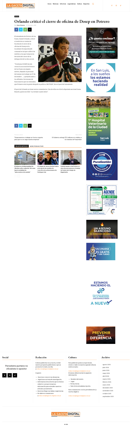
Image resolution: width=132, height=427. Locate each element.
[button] (93, 4)
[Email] (30, 30)
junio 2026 (106, 370)
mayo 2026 (106, 373)
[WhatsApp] (25, 30)
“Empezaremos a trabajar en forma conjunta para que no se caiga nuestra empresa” (28, 138)
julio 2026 (106, 367)
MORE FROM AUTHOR (36, 146)
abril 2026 (106, 376)
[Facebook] (112, 5)
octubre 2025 (107, 393)
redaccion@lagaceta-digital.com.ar (49, 396)
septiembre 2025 (108, 396)
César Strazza (21, 25)
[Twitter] (21, 30)
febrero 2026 (107, 382)
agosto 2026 (107, 364)
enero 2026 (106, 385)
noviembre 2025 (108, 391)
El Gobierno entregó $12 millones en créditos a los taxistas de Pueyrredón (67, 138)
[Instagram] (116, 5)
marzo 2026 (107, 379)
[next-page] (18, 176)
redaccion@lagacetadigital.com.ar (47, 369)
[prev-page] (15, 176)
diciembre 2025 (108, 388)
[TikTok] (120, 5)
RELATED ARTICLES (22, 146)
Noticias (16, 16)
